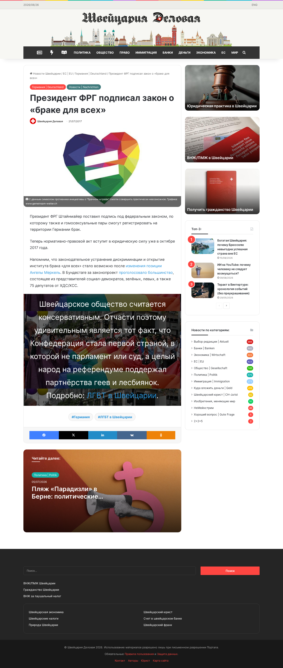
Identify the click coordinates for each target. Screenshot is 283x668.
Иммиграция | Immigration (212, 381)
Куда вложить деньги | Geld (213, 388)
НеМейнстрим (204, 407)
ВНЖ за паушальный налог (42, 596)
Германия (82, 417)
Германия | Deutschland (90, 73)
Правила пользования (139, 654)
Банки (168, 52)
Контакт (120, 660)
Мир (234, 52)
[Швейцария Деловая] (141, 28)
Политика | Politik (45, 475)
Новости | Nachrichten (84, 87)
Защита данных (167, 654)
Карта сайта (160, 660)
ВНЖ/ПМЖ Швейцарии (39, 583)
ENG (255, 4)
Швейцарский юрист (158, 612)
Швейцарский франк (158, 625)
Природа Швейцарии (43, 625)
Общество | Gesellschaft (210, 368)
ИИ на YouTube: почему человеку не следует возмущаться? (234, 269)
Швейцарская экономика (46, 612)
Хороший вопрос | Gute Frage (214, 414)
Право (125, 52)
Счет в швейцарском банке (163, 618)
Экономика (206, 52)
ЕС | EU (68, 73)
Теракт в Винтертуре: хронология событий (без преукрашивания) (233, 289)
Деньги (184, 52)
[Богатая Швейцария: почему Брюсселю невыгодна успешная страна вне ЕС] (202, 246)
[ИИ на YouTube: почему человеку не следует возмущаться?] (202, 270)
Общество (105, 52)
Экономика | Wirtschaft (209, 354)
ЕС (223, 52)
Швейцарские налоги (43, 618)
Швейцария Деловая (50, 121)
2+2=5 (198, 421)
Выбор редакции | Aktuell (211, 341)
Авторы (133, 660)
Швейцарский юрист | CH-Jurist (216, 394)
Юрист (145, 660)
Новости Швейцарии (46, 73)
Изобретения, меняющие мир (214, 401)
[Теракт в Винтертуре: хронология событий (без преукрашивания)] (202, 290)
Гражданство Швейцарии (41, 589)
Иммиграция (146, 52)
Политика (82, 52)
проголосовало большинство (146, 272)
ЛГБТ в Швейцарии (121, 395)
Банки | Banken (204, 348)
